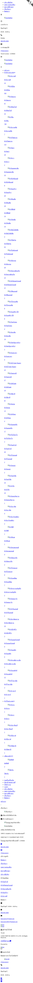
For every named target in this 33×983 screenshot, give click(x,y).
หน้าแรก (3, 801)
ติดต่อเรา (3, 860)
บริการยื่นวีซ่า (5, 874)
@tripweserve (4, 50)
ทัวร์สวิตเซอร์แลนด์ (6, 885)
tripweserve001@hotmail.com (9, 921)
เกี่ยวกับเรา (4, 863)
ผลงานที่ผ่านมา (5, 871)
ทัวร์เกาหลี (4, 896)
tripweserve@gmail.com (7, 918)
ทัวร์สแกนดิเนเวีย (6, 889)
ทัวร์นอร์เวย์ (4, 881)
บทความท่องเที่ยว (6, 867)
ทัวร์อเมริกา (4, 892)
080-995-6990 (5, 41)
